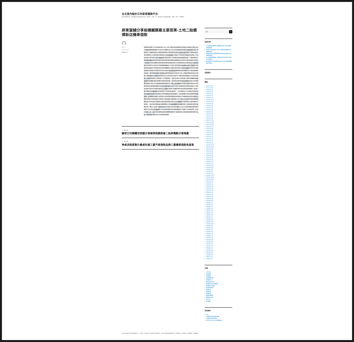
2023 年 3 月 (209, 161)
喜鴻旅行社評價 (210, 285)
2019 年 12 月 (209, 196)
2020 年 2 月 (209, 193)
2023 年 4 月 (209, 160)
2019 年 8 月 (209, 204)
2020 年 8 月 (209, 181)
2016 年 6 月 (209, 259)
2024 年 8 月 (209, 128)
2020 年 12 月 (210, 175)
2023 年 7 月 (209, 154)
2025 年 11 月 (209, 101)
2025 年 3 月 (209, 115)
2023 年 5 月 (209, 158)
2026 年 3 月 (209, 95)
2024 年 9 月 (209, 126)
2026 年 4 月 (209, 93)
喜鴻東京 (208, 291)
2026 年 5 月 (209, 92)
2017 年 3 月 (209, 247)
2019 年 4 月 (209, 212)
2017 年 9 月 (209, 243)
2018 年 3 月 (209, 237)
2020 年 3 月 (209, 191)
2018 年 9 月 (209, 226)
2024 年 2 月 (209, 140)
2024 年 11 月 (210, 123)
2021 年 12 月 (210, 165)
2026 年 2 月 (209, 97)
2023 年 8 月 (209, 152)
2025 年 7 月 (209, 107)
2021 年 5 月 (209, 173)
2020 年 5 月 (209, 187)
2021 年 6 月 (209, 171)
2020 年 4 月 (209, 189)
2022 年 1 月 (209, 163)
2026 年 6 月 (209, 90)
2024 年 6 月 (209, 132)
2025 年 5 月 (209, 111)
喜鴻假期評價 (209, 278)
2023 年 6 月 (209, 156)
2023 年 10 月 (210, 148)
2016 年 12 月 (209, 251)
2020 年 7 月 (209, 183)
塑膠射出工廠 (209, 297)
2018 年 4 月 (209, 235)
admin (123, 47)
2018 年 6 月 (209, 231)
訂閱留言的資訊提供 (211, 318)
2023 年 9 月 (209, 150)
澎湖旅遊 (208, 301)
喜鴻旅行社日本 (210, 282)
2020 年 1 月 (209, 194)
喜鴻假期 (208, 276)
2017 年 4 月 (209, 245)
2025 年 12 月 (210, 99)
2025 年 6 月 (209, 109)
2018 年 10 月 (209, 224)
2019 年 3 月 (209, 214)
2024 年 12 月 (210, 121)
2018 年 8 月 (209, 227)
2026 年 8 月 (209, 86)
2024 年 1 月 (209, 142)
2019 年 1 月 (209, 218)
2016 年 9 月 (209, 253)
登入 (207, 314)
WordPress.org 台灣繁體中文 (214, 320)
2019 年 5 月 (209, 210)
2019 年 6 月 (209, 208)
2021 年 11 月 (209, 167)
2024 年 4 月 (209, 136)
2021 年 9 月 (209, 169)
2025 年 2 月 (209, 117)
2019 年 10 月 (209, 200)
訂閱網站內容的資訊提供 (212, 316)
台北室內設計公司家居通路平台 (140, 13)
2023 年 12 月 (210, 144)
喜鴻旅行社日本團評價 (212, 283)
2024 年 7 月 (209, 130)
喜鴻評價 (208, 293)
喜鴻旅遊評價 (209, 287)
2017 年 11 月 (209, 241)
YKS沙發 (208, 272)
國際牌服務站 (209, 295)
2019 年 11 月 (209, 198)
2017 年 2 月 (209, 249)
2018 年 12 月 (209, 220)
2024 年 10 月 (210, 125)
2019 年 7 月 (209, 206)
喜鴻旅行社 (125, 52)
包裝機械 (208, 274)
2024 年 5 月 (209, 134)
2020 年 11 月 (210, 177)
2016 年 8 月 (209, 255)
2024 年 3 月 (209, 138)
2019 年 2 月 (209, 216)
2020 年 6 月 (209, 185)
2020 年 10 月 (210, 179)
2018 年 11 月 (209, 222)
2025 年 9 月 (209, 103)
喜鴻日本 (208, 289)
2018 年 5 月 (209, 233)
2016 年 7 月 (209, 257)
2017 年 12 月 (209, 239)
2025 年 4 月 (209, 113)
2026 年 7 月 (209, 88)
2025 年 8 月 (209, 105)
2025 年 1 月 (209, 119)
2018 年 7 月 (209, 229)
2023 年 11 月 (210, 146)
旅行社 (208, 299)
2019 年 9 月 (209, 202)
